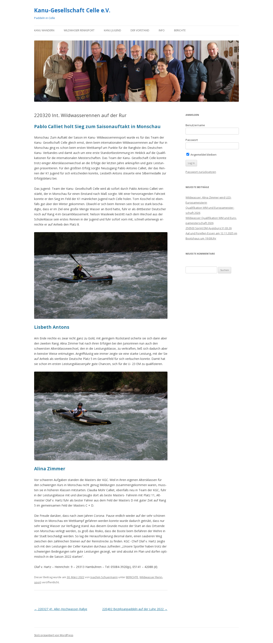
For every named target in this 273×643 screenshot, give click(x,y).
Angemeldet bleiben (203, 154)
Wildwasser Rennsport (79, 30)
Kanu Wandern (44, 30)
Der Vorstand (140, 30)
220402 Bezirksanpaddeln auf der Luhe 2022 (134, 609)
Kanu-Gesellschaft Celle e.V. (72, 10)
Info (162, 30)
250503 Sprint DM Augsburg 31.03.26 (209, 228)
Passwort (192, 140)
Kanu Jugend (112, 30)
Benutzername (195, 125)
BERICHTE (180, 30)
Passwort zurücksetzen (201, 172)
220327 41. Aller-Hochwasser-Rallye (60, 609)
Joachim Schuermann (104, 577)
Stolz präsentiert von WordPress (53, 635)
